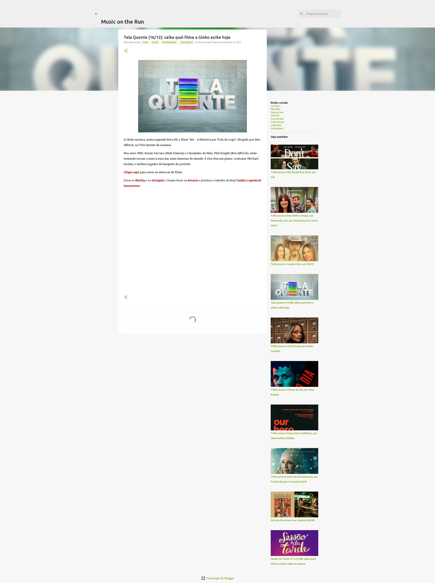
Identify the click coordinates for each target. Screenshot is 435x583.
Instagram (277, 112)
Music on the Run (122, 22)
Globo (155, 42)
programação (169, 42)
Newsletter (277, 128)
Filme (145, 42)
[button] (126, 51)
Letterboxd (277, 122)
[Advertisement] (163, 7)
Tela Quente (186, 42)
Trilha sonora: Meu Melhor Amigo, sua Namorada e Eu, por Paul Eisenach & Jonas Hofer (294, 220)
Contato (275, 105)
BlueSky (275, 109)
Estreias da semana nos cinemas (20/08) (293, 520)
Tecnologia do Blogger (219, 578)
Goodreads (277, 118)
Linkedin (276, 125)
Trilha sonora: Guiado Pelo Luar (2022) (292, 264)
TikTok (275, 115)
